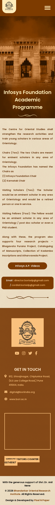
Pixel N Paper (42, 500)
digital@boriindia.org (22, 392)
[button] (27, 265)
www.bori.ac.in (18, 399)
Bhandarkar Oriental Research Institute (30, 492)
